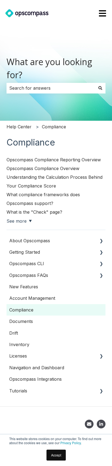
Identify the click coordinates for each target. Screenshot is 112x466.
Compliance (54, 126)
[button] (101, 241)
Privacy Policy (70, 442)
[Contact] (89, 424)
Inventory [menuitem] (19, 344)
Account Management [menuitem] (32, 298)
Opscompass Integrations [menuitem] (35, 379)
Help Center (19, 126)
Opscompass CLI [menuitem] (26, 263)
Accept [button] (56, 455)
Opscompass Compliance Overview (43, 168)
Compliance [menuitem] (21, 310)
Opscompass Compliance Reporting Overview (54, 159)
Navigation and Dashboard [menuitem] (36, 367)
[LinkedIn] (101, 424)
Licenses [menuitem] (18, 356)
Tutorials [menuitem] (18, 391)
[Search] (100, 88)
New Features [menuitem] (23, 286)
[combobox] (51, 88)
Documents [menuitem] (21, 321)
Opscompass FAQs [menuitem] (28, 275)
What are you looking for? (49, 68)
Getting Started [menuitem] (24, 252)
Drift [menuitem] (13, 333)
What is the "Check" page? (34, 212)
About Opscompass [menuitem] (29, 240)
